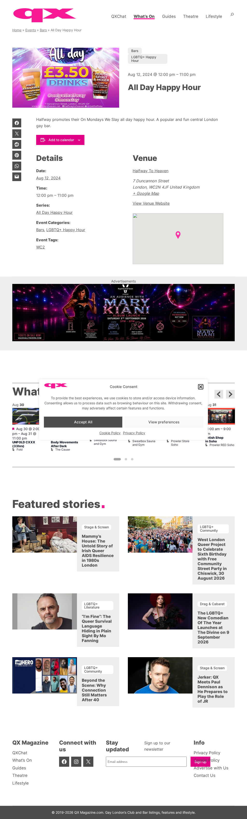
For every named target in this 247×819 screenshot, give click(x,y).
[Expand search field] (232, 16)
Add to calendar (61, 140)
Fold (19, 449)
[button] (200, 386)
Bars (43, 30)
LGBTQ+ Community (209, 528)
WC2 (40, 247)
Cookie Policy (110, 433)
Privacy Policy (134, 433)
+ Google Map (146, 193)
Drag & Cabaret (212, 604)
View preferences (163, 422)
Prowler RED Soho (222, 445)
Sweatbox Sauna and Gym (105, 441)
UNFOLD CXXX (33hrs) (23, 444)
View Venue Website (151, 203)
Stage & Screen (96, 527)
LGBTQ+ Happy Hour (143, 58)
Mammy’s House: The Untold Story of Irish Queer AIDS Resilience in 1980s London (98, 551)
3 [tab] (132, 459)
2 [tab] (126, 459)
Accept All (83, 422)
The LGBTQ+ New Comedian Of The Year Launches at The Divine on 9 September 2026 (213, 627)
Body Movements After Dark (64, 444)
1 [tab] (117, 459)
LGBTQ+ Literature (91, 605)
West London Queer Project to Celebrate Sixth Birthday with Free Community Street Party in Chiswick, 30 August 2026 (212, 559)
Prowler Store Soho (180, 442)
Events (30, 30)
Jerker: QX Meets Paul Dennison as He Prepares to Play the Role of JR (213, 689)
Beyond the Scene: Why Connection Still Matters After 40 (94, 690)
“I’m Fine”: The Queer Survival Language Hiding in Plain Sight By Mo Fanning (97, 628)
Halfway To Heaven (150, 170)
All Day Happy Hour (54, 212)
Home (16, 30)
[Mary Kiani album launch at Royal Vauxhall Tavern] (123, 339)
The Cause (62, 449)
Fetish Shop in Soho (214, 439)
